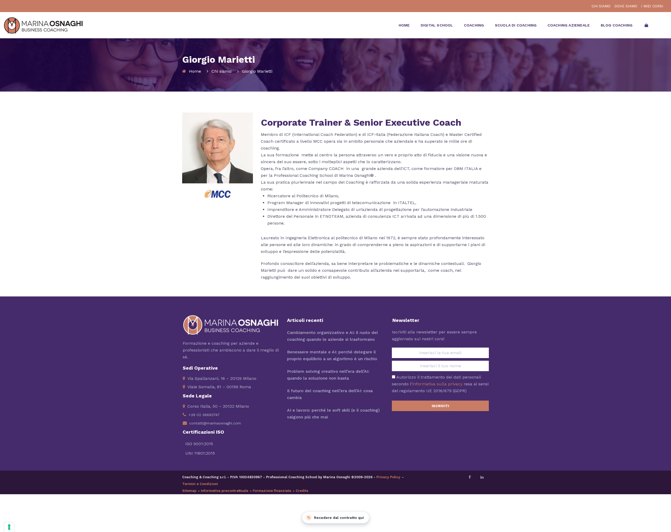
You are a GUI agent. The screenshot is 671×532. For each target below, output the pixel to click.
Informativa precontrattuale (224, 491)
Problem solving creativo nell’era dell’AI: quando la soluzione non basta (328, 375)
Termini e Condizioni (200, 484)
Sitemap (189, 491)
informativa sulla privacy (437, 383)
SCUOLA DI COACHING (516, 25)
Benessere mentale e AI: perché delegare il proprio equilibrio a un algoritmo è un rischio (332, 355)
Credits (302, 491)
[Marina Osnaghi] (43, 22)
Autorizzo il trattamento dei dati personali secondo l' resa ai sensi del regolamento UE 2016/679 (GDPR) (440, 384)
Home (195, 71)
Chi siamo (221, 71)
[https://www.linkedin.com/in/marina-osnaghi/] (482, 477)
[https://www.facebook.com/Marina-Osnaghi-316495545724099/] (470, 477)
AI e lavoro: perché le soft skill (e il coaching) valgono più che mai (333, 413)
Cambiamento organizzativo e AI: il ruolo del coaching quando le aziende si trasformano (332, 336)
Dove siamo (625, 6)
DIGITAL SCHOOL (437, 25)
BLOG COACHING (617, 25)
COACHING (474, 25)
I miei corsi (652, 6)
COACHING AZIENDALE (569, 25)
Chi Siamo (601, 6)
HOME (404, 25)
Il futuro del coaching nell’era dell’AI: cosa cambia (330, 394)
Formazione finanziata (272, 491)
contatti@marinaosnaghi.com (215, 423)
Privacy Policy (388, 477)
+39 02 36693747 (204, 415)
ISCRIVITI (440, 406)
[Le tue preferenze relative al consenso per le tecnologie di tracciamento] (9, 527)
